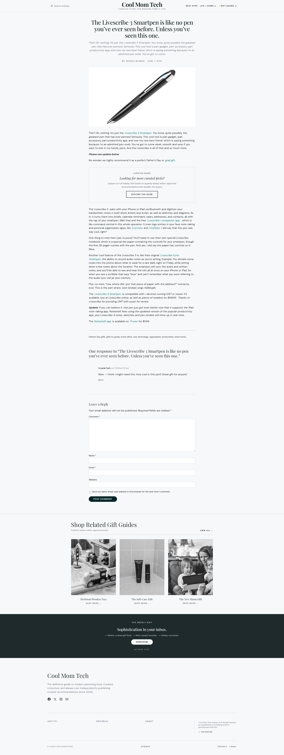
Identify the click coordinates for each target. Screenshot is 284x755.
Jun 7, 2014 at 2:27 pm (120, 368)
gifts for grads (113, 336)
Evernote (137, 228)
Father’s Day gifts (97, 336)
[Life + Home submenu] (215, 6)
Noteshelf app (102, 321)
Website (93, 479)
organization (155, 336)
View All (206, 530)
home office (126, 336)
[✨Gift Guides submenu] (236, 6)
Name (92, 455)
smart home (180, 336)
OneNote (154, 228)
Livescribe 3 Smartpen (138, 133)
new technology (140, 336)
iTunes (134, 321)
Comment (94, 416)
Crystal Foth (104, 368)
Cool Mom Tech (142, 4)
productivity (167, 336)
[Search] (51, 6)
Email (92, 467)
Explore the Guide (144, 195)
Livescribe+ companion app (163, 220)
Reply (101, 380)
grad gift (170, 160)
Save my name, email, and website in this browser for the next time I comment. (131, 491)
